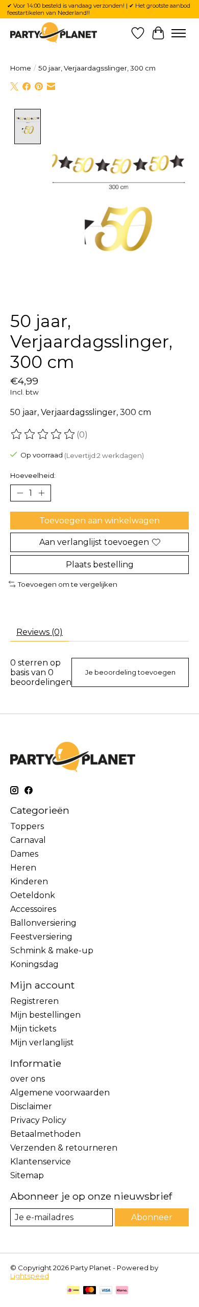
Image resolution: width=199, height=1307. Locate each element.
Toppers (27, 826)
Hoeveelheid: (33, 475)
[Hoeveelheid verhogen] (41, 493)
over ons (27, 1079)
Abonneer (151, 1217)
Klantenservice (40, 1161)
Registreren (34, 1001)
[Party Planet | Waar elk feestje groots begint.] (53, 32)
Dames (24, 854)
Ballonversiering (43, 923)
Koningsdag (34, 964)
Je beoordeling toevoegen (130, 672)
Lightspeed (29, 1276)
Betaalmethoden (45, 1134)
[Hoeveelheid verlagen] (20, 493)
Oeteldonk (32, 895)
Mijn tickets (33, 1029)
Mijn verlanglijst (42, 1042)
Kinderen (29, 881)
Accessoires (33, 909)
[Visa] (106, 1291)
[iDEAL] (73, 1291)
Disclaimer (31, 1106)
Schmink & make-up (51, 950)
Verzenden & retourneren (63, 1148)
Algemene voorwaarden (60, 1092)
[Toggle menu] (178, 33)
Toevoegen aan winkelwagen (99, 520)
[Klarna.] (122, 1291)
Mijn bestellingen (45, 1015)
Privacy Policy (38, 1120)
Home (20, 68)
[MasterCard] (89, 1291)
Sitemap (27, 1175)
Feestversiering (41, 937)
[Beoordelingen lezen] (43, 434)
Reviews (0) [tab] (39, 632)
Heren (23, 868)
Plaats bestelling (100, 564)
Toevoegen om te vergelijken (67, 584)
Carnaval (28, 840)
